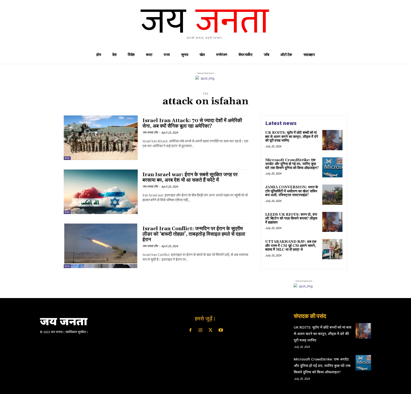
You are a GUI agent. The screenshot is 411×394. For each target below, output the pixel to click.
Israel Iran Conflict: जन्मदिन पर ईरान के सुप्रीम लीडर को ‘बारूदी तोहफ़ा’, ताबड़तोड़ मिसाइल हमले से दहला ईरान (193, 234)
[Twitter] (210, 330)
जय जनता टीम (150, 132)
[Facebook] (190, 330)
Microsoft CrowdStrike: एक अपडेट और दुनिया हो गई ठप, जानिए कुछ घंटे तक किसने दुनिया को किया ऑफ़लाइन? (292, 164)
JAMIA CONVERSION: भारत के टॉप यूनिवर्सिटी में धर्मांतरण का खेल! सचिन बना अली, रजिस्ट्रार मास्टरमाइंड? (291, 191)
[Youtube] (220, 330)
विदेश (67, 158)
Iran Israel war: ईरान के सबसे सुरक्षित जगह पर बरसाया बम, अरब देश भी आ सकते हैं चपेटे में (190, 177)
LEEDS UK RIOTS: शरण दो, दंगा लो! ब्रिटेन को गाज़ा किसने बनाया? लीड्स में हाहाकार (291, 218)
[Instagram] (200, 330)
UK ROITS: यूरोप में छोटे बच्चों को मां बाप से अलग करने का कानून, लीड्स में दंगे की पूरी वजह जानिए (291, 136)
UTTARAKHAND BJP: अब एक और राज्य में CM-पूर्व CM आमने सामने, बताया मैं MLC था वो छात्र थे (290, 245)
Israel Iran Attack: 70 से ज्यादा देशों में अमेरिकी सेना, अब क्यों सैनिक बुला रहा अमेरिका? (192, 123)
